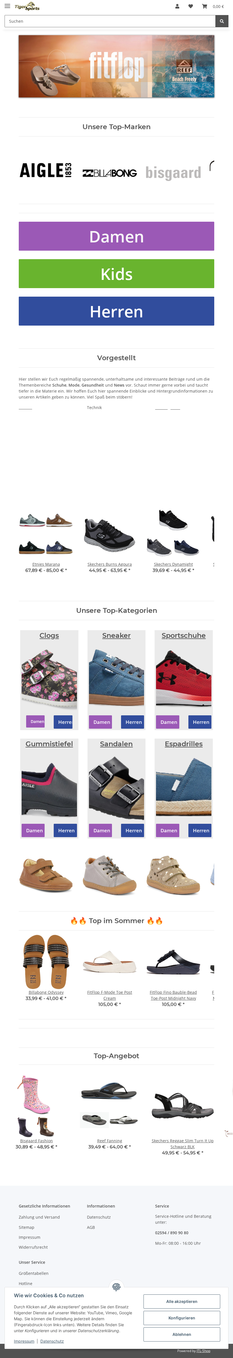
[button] (177, 6)
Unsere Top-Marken (116, 127)
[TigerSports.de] (27, 6)
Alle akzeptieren (181, 1301)
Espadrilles (184, 744)
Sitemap (26, 1227)
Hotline (25, 1283)
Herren (116, 311)
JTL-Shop (203, 1350)
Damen (116, 236)
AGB (91, 1227)
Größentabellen (34, 1273)
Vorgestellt (116, 358)
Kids (116, 273)
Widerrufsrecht (33, 1247)
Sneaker (116, 635)
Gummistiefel (49, 744)
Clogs (49, 635)
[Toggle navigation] (7, 3)
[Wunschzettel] (190, 6)
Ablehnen (181, 1334)
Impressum (29, 1237)
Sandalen (116, 744)
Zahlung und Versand (39, 1217)
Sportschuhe (184, 635)
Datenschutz (99, 1217)
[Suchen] (221, 21)
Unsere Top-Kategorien (116, 610)
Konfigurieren (181, 1317)
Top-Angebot (116, 1056)
